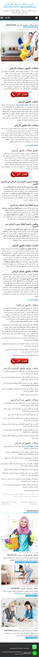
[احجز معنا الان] (34, 653)
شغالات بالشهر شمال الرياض (20, 496)
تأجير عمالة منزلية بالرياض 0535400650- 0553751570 (19, 5)
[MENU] (1, 18)
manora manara (23, 29)
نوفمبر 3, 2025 (33, 552)
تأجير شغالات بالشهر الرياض (30, 494)
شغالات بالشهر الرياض (19, 562)
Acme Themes (19, 654)
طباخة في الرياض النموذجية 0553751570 (8, 503)
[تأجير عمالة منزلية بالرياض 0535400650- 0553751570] (36, 17)
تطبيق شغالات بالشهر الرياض (14, 494)
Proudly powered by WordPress (12, 652)
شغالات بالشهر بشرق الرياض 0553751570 (29, 503)
